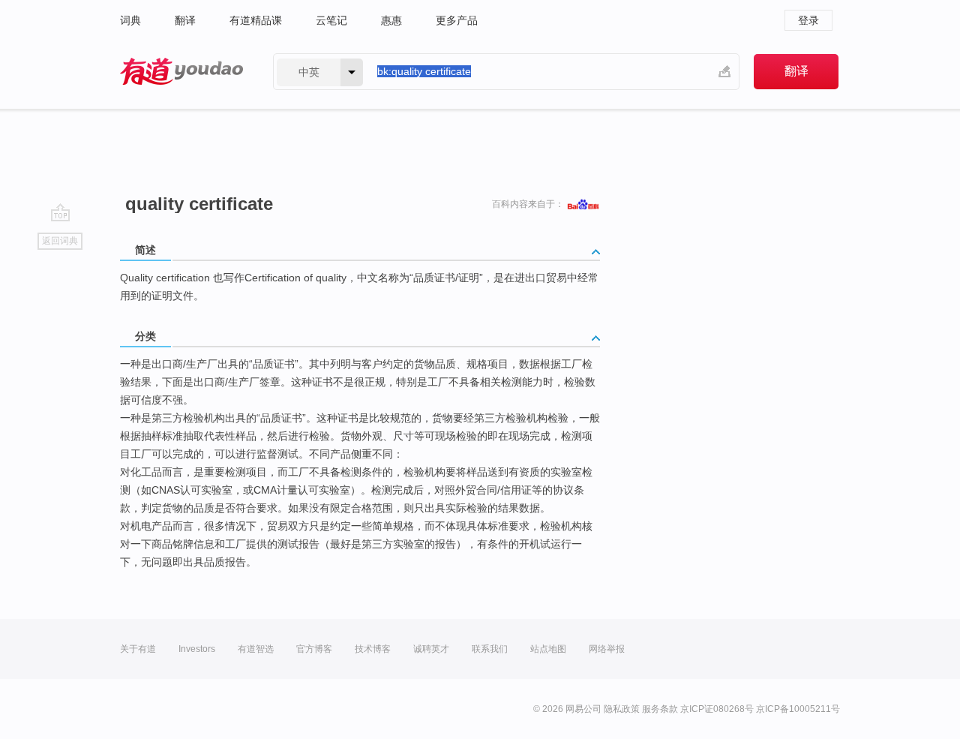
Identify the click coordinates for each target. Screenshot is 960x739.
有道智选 (256, 649)
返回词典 (60, 241)
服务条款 (660, 709)
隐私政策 (622, 709)
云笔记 (331, 20)
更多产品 (457, 20)
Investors (196, 649)
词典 (130, 20)
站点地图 (548, 649)
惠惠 (391, 20)
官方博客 (314, 649)
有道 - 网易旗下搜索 (181, 72)
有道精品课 (256, 20)
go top (60, 212)
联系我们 (490, 649)
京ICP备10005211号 (798, 709)
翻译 (185, 20)
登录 (808, 20)
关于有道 (138, 649)
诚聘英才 (431, 649)
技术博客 (373, 649)
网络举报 (607, 649)
